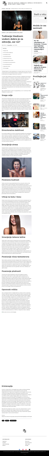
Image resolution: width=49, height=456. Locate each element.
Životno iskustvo (38, 2)
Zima (3, 420)
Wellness (19, 32)
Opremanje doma (13, 420)
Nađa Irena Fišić (40, 52)
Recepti (14, 4)
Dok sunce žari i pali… (42, 106)
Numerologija (23, 2)
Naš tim (4, 445)
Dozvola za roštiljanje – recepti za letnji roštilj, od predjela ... (43, 126)
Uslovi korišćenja (5, 444)
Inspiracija (30, 2)
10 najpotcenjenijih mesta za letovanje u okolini (44, 96)
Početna (3, 8)
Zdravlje (7, 420)
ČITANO (23, 4)
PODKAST (19, 4)
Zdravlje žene (13, 32)
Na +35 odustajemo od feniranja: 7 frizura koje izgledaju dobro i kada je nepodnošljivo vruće (40, 46)
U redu (25, 454)
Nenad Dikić (9, 45)
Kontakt (4, 442)
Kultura (10, 4)
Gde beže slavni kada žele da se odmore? (43, 136)
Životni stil (16, 2)
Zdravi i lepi (10, 2)
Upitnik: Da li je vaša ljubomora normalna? (43, 85)
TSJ (42, 130)
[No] (47, 453)
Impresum (4, 441)
